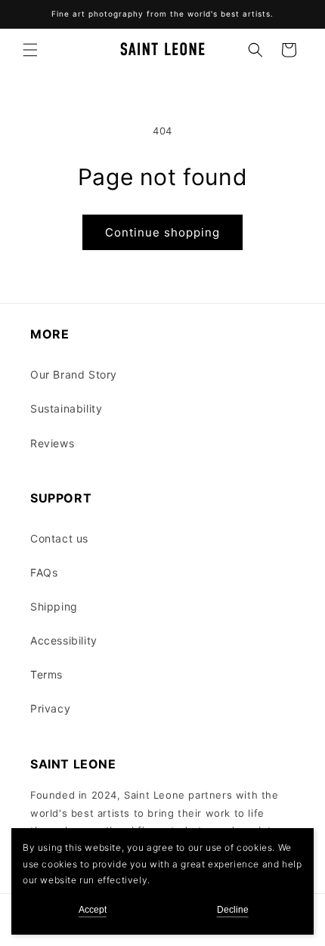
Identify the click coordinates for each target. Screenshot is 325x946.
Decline (233, 909)
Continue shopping (162, 232)
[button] (30, 49)
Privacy (50, 708)
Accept (93, 909)
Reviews (52, 443)
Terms (46, 674)
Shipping (54, 606)
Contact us (59, 538)
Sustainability (66, 408)
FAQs (43, 572)
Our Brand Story (73, 374)
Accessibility (64, 640)
